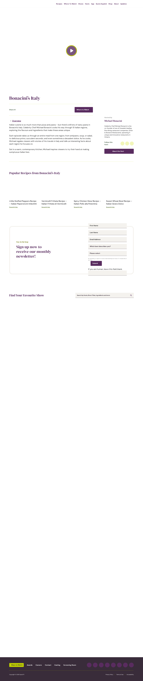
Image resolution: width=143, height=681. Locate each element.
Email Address (95, 239)
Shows (80, 4)
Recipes (59, 4)
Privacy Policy (109, 674)
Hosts (87, 4)
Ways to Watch (17, 665)
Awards (29, 665)
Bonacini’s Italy (13, 207)
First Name (94, 226)
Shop (110, 4)
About (116, 4)
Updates (123, 4)
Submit (95, 263)
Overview (16, 121)
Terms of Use (119, 674)
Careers (39, 665)
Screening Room (69, 665)
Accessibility (130, 674)
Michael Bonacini (113, 121)
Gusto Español (101, 4)
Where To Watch (70, 4)
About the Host (118, 151)
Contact (48, 665)
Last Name (94, 233)
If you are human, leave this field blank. (105, 269)
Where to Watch (83, 110)
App (92, 4)
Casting (57, 665)
